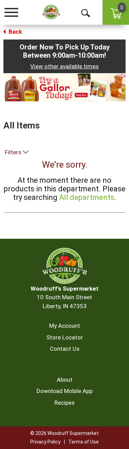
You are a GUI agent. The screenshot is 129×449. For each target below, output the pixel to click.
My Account (64, 325)
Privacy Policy (45, 442)
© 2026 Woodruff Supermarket (64, 433)
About (65, 379)
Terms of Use (83, 442)
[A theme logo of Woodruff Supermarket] (51, 12)
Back (14, 31)
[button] (64, 86)
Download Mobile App (64, 391)
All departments (86, 197)
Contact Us (64, 348)
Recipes (64, 402)
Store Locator (64, 337)
